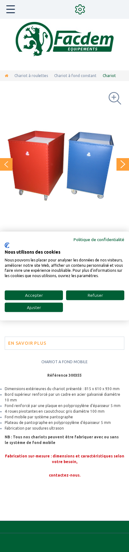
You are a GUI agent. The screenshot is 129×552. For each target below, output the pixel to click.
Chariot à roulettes (31, 76)
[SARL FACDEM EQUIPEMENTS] (65, 39)
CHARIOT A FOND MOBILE (64, 362)
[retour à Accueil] (6, 76)
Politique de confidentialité (99, 239)
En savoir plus (27, 343)
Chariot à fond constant (75, 76)
